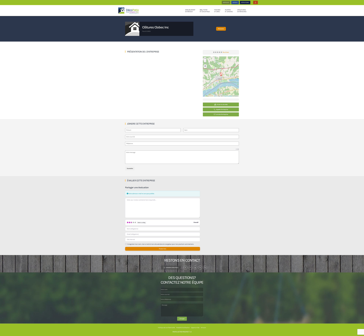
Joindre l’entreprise (222, 114)
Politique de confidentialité (166, 327)
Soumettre (130, 168)
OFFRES (235, 2)
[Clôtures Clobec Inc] (221, 74)
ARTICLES (226, 2)
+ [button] (205, 59)
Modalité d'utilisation (183, 327)
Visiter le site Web (222, 104)
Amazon (203, 327)
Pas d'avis (226, 52)
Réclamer (221, 29)
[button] (255, 2)
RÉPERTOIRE (245, 2)
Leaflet (215, 96)
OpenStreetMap (228, 96)
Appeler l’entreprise (222, 109)
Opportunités (195, 327)
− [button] (205, 61)
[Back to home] (129, 10)
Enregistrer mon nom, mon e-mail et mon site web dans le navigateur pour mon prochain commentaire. (160, 244)
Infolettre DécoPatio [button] (172, 267)
